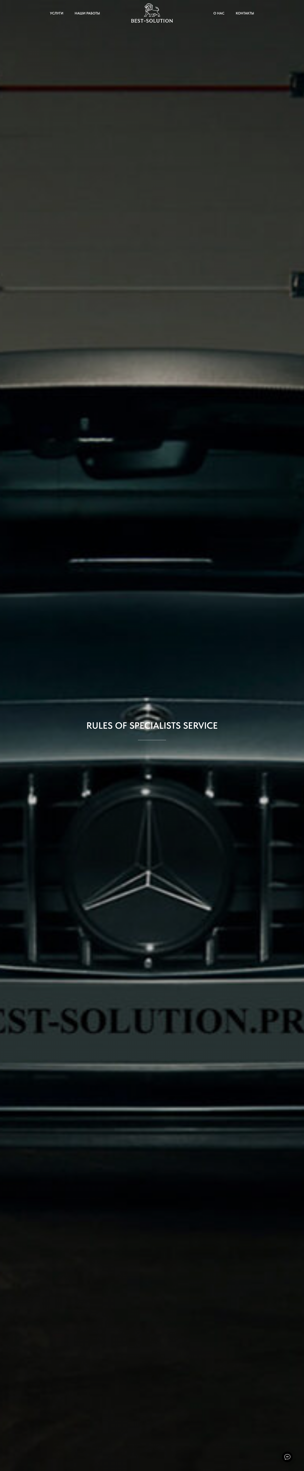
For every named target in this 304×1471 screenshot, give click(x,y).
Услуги (56, 13)
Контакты (245, 13)
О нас (218, 13)
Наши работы (87, 13)
